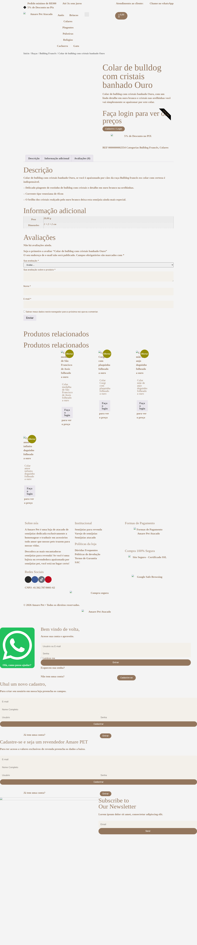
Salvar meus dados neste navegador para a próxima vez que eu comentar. (62, 312)
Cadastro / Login (113, 129)
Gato (76, 45)
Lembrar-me (48, 658)
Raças (34, 53)
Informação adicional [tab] (56, 158)
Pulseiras (68, 33)
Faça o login (67, 412)
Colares (68, 21)
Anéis (61, 15)
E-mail (27, 299)
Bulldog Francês (48, 53)
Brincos (73, 15)
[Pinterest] (48, 579)
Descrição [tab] (34, 158)
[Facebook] (34, 579)
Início (26, 53)
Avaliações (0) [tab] (82, 158)
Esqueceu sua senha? (53, 667)
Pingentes (68, 27)
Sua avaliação (31, 261)
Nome (27, 286)
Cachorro (62, 45)
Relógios (68, 39)
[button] (87, 14)
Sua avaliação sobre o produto (39, 270)
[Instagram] (28, 579)
